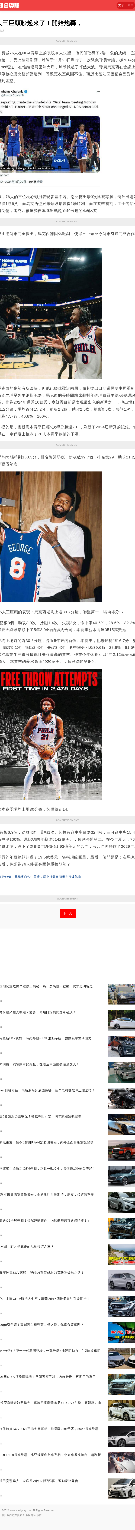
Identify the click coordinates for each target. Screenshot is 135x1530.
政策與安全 (18, 1515)
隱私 (33, 1515)
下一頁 (67, 913)
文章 (121, 5)
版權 (39, 1515)
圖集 (130, 5)
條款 (27, 1515)
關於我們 (7, 1515)
